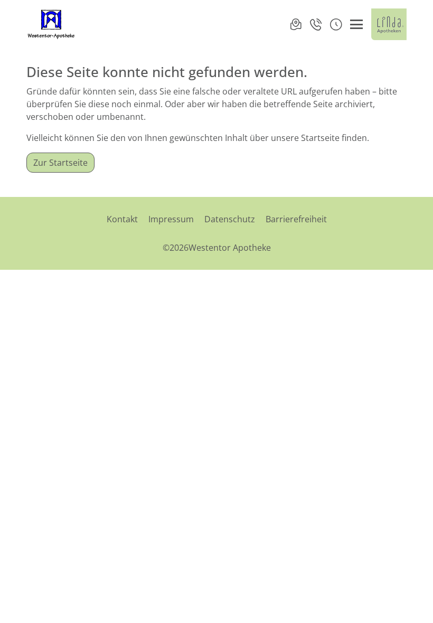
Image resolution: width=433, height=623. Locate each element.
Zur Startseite (60, 162)
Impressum (171, 219)
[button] (336, 24)
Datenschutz (229, 219)
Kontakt (122, 219)
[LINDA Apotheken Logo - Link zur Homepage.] (389, 24)
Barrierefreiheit (296, 219)
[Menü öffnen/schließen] (356, 24)
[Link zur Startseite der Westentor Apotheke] (52, 24)
